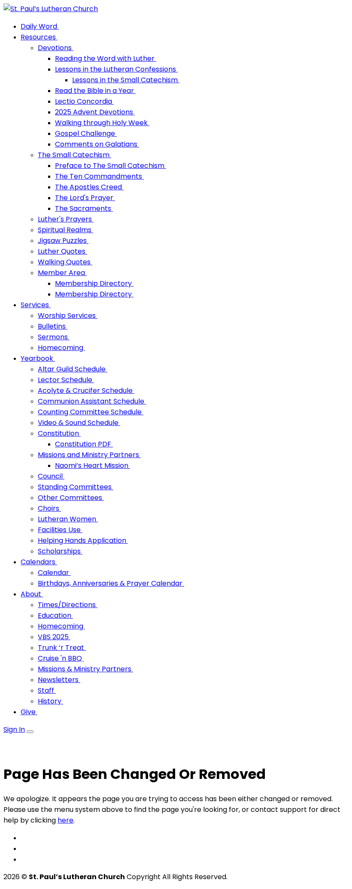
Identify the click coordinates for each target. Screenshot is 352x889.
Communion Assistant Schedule (92, 401)
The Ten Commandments (99, 176)
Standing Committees (75, 487)
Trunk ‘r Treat (62, 648)
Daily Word (40, 26)
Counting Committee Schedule (90, 412)
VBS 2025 (54, 637)
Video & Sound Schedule (79, 423)
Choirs (49, 508)
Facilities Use (60, 530)
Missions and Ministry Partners (89, 455)
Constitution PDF (84, 444)
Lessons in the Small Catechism (125, 80)
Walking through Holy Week (102, 123)
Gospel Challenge (86, 133)
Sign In (14, 729)
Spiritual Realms (65, 230)
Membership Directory (94, 283)
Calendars (39, 562)
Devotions (55, 48)
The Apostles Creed (89, 187)
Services (36, 305)
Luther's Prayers (66, 219)
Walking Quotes (65, 262)
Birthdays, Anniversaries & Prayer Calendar (111, 583)
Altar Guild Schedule (72, 369)
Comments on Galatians (97, 144)
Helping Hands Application (83, 540)
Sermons (54, 337)
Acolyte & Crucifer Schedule (86, 390)
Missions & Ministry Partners (85, 669)
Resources (39, 37)
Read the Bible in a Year (95, 91)
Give (29, 712)
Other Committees (71, 498)
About (32, 594)
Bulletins (52, 326)
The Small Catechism (74, 155)
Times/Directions (67, 605)
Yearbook (38, 358)
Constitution (59, 433)
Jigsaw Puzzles (63, 240)
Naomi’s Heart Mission (92, 465)
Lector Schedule (66, 380)
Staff (47, 690)
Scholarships (60, 551)
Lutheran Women (68, 519)
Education (55, 615)
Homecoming (61, 348)
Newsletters (59, 680)
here (65, 820)
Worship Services (67, 315)
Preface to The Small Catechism (110, 166)
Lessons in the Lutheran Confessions (116, 69)
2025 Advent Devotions (95, 112)
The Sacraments (84, 208)
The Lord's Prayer (85, 198)
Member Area (62, 273)
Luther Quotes (62, 251)
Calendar (54, 573)
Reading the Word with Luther (105, 58)
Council (51, 476)
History (50, 701)
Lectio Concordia (84, 101)
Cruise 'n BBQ (61, 658)
